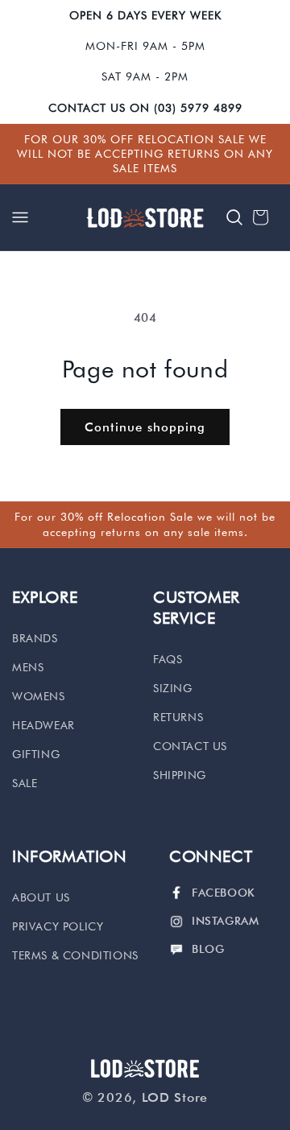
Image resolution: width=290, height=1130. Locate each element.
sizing (173, 688)
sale (24, 783)
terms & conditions (75, 955)
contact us (190, 746)
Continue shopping (145, 427)
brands (35, 638)
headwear (43, 725)
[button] (20, 217)
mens (28, 667)
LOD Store (175, 1097)
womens (38, 696)
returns (178, 717)
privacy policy (57, 926)
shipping (179, 775)
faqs (167, 659)
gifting (36, 754)
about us (41, 897)
